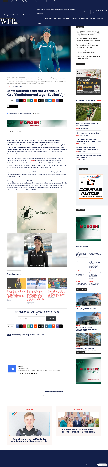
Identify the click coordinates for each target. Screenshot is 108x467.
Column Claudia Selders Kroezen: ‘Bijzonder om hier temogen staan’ (78, 430)
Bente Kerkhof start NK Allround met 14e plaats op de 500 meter (57, 291)
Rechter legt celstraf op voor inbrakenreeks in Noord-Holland (86, 348)
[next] (104, 1)
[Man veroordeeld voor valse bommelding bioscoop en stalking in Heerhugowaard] (88, 318)
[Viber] (57, 100)
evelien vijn (25, 332)
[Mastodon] (106, 11)
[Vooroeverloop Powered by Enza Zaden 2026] (88, 112)
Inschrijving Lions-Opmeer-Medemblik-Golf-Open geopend (87, 148)
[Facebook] (93, 11)
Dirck (78, 38)
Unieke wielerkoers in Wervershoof (88, 133)
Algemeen (78, 249)
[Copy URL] (61, 100)
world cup (45, 332)
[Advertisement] (37, 350)
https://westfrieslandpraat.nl (23, 366)
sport (38, 332)
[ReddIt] (35, 100)
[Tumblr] (46, 100)
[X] (101, 11)
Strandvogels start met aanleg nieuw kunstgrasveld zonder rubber (88, 140)
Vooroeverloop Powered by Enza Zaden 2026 (22, 1)
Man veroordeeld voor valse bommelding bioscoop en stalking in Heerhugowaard (86, 329)
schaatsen (32, 332)
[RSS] (99, 11)
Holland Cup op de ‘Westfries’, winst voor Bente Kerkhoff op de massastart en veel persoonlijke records (35, 293)
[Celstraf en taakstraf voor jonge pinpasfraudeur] (88, 298)
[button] (87, 12)
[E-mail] (39, 100)
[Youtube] (102, 11)
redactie (14, 113)
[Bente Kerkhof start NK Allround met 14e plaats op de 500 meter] (57, 280)
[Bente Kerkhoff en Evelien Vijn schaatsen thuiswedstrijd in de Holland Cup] (16, 280)
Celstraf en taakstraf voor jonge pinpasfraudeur (86, 308)
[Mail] (25, 370)
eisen (33, 160)
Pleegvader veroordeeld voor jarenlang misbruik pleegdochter (81, 253)
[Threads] (93, 13)
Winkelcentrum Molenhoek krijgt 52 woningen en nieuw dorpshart (88, 39)
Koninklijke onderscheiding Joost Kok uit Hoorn (95, 253)
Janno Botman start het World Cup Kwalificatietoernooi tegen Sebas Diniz (29, 439)
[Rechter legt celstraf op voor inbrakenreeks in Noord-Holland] (88, 339)
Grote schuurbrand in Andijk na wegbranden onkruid (87, 52)
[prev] (101, 1)
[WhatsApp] (28, 100)
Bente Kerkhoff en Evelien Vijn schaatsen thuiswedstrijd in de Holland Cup (16, 292)
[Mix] (53, 100)
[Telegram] (50, 100)
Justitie (78, 306)
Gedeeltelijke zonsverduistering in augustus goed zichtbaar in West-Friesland (87, 45)
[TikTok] (94, 463)
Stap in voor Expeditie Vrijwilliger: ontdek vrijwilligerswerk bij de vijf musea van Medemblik (88, 33)
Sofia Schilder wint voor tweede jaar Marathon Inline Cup (88, 156)
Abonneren (51, 316)
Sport (9, 86)
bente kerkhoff (16, 332)
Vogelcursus (79, 260)
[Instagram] (95, 11)
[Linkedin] (97, 11)
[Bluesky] (104, 11)
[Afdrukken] (42, 100)
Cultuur (78, 280)
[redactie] (8, 113)
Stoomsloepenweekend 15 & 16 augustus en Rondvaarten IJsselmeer (95, 275)
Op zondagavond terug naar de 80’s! (81, 283)
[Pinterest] (24, 100)
